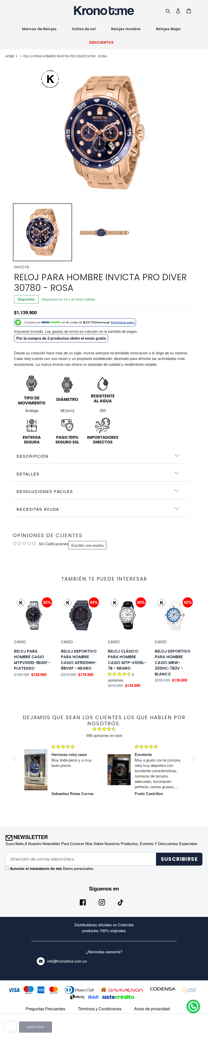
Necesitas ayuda (37, 509)
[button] (16, 759)
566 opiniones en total (104, 735)
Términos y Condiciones (100, 1009)
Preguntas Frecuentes (45, 1009)
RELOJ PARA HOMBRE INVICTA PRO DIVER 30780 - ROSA (65, 56)
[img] (104, 730)
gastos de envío (65, 331)
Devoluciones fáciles (44, 491)
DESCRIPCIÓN (32, 456)
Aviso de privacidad (152, 1009)
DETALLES (28, 473)
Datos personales (77, 868)
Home (9, 56)
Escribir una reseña (87, 545)
